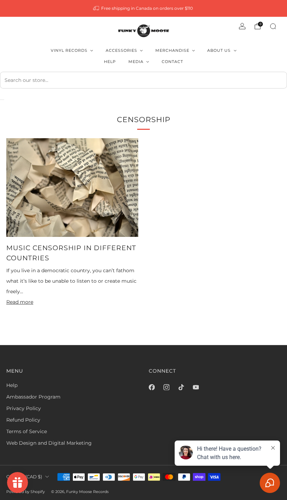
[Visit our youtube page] (195, 387)
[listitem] (143, 8)
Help (110, 61)
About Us (219, 50)
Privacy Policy (23, 408)
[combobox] (143, 80)
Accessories (121, 50)
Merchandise (172, 50)
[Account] (242, 26)
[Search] (273, 26)
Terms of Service (26, 431)
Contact (172, 61)
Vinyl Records (69, 50)
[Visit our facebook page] (151, 387)
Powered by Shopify (25, 491)
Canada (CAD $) (24, 476)
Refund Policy (23, 420)
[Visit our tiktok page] (181, 387)
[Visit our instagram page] (166, 387)
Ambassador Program (33, 397)
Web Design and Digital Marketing (49, 443)
